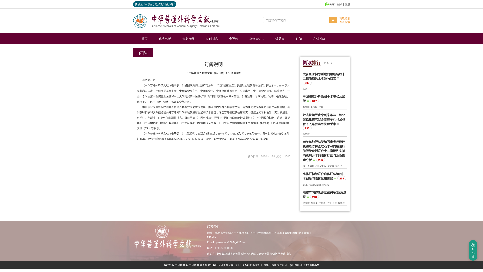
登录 (339, 4)
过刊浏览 (212, 38)
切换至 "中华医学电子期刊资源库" (155, 4)
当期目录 (188, 38)
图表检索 (344, 22)
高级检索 (344, 18)
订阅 (299, 38)
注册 (347, 4)
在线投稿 (319, 38)
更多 (327, 63)
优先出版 (165, 38)
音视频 (233, 38)
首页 (145, 38)
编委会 (280, 38)
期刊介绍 (255, 38)
